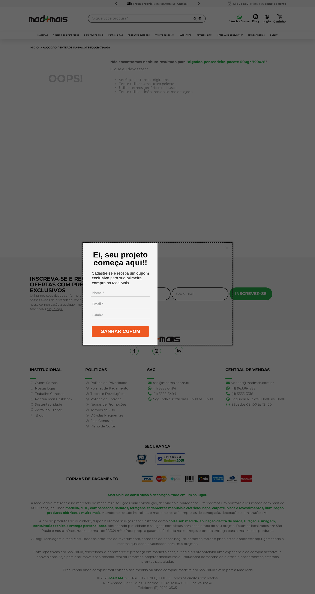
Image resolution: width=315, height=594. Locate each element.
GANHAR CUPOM (120, 331)
